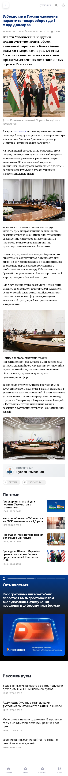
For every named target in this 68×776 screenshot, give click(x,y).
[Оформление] (56, 5)
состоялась (19, 131)
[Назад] (6, 5)
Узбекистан (9, 31)
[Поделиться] (63, 5)
